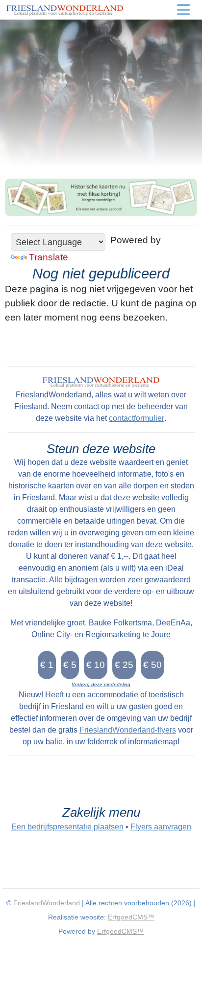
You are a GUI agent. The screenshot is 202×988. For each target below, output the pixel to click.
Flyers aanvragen (160, 827)
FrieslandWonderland (46, 903)
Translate (48, 257)
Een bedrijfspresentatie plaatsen (67, 827)
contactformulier (136, 418)
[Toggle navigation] (183, 10)
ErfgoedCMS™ (131, 917)
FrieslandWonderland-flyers (127, 730)
